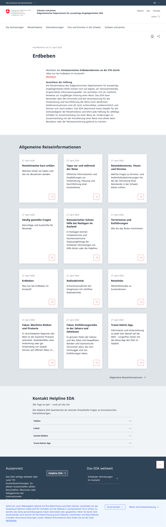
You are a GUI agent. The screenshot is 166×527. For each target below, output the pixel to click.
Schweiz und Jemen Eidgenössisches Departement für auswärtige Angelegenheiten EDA (70, 11)
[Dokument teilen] (158, 36)
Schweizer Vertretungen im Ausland (100, 478)
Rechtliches (11, 520)
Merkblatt (51, 76)
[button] (35, 27)
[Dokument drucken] (152, 36)
